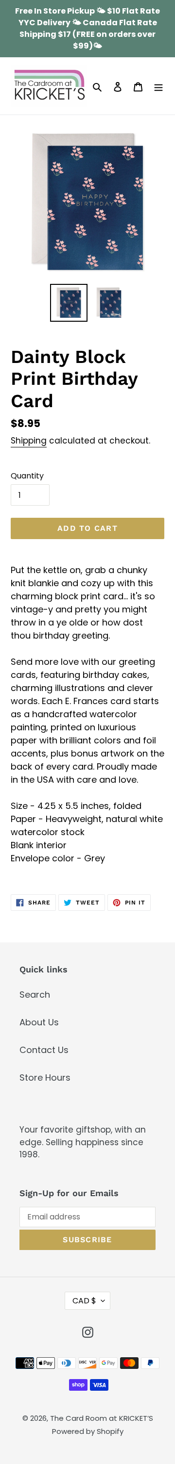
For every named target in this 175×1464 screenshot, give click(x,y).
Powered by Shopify (87, 1431)
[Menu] (158, 86)
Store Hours (44, 1077)
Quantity (27, 475)
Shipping (29, 440)
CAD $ (84, 1300)
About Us (39, 1022)
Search (34, 994)
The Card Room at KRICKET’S (101, 1418)
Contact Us (44, 1050)
